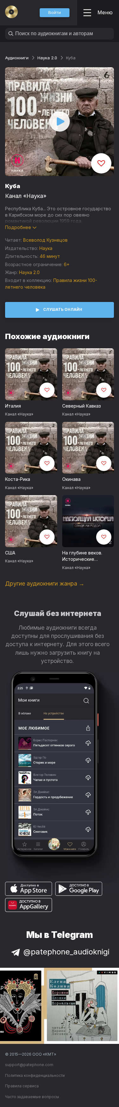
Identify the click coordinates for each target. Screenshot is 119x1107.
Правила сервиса (22, 1086)
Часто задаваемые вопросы (32, 1096)
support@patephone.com (29, 1064)
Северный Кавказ (81, 406)
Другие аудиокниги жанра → (44, 583)
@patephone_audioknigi (66, 951)
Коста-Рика (17, 479)
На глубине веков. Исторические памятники (82, 556)
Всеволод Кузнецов (45, 240)
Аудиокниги (17, 57)
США (10, 552)
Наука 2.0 (47, 57)
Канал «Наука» (25, 196)
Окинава (71, 479)
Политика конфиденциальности (35, 1075)
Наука (45, 248)
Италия (13, 406)
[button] (54, 12)
